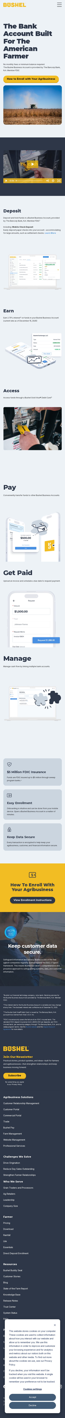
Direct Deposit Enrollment (15, 1253)
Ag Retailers (9, 1193)
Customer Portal (11, 1109)
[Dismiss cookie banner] (55, 1325)
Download (8, 1229)
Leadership (9, 1200)
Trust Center (9, 1306)
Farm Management (12, 1133)
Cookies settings (32, 1389)
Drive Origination (11, 1163)
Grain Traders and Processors (18, 1187)
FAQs (5, 1319)
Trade (6, 1121)
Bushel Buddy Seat (12, 1270)
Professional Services (14, 1146)
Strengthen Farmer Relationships (19, 1175)
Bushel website (31, 1027)
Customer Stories (11, 1276)
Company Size (10, 1206)
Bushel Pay (8, 1127)
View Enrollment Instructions (33, 900)
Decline (32, 1405)
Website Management (14, 1139)
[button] (59, 4)
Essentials (8, 1247)
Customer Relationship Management (21, 1103)
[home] (14, 5)
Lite (5, 1241)
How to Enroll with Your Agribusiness (31, 78)
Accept (32, 1397)
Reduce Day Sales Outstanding (18, 1169)
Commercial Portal (12, 1115)
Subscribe (14, 1075)
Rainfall (6, 1235)
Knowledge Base (11, 1294)
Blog (5, 1282)
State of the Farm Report (15, 1288)
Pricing (6, 1223)
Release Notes (10, 1300)
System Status (10, 1313)
